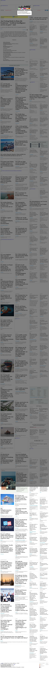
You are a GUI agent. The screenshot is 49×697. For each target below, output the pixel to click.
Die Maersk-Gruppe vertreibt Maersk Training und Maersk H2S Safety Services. (44, 261)
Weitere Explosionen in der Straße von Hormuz (21, 376)
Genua (39, 389)
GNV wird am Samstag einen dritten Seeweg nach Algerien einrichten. (33, 322)
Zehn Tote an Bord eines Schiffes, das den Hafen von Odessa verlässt (43, 642)
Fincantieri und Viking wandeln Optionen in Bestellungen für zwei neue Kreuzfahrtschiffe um (7, 164)
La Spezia (39, 391)
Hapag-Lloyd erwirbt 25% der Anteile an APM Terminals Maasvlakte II (21, 179)
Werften (39, 401)
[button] (47, 10)
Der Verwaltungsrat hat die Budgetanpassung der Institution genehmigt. (34, 467)
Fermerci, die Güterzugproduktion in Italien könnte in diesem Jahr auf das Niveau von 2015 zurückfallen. (6, 565)
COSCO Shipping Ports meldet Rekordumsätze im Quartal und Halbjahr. (33, 27)
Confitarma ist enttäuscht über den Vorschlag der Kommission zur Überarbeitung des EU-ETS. (43, 651)
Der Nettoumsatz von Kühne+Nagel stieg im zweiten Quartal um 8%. (34, 564)
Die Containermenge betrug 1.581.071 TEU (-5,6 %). (38, 101)
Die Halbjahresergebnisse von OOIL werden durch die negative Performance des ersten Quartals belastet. (7, 102)
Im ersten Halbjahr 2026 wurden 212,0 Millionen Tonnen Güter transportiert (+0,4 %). (7, 632)
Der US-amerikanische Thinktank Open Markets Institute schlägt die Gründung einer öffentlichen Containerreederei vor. (21, 523)
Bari (31, 391)
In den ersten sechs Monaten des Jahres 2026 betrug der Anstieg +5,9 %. (12, 158)
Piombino (39, 395)
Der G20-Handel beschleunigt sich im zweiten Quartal (6, 85)
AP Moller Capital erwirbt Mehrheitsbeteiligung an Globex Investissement (7, 220)
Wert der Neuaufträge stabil (34, 588)
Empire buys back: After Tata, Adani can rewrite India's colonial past (43, 431)
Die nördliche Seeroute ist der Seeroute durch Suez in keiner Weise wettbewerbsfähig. (7, 349)
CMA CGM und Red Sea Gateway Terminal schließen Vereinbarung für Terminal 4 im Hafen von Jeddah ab (21, 130)
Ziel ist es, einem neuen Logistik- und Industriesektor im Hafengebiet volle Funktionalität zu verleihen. (44, 113)
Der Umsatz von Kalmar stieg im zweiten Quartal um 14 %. (33, 584)
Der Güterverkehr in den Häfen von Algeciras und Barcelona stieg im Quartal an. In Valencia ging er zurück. (33, 527)
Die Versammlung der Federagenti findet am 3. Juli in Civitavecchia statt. (43, 410)
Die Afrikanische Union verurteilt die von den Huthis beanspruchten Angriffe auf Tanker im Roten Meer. (6, 608)
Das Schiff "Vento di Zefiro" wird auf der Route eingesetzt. (44, 69)
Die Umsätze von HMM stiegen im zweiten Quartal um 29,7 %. (6, 297)
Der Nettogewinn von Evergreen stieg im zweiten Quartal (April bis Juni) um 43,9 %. (21, 298)
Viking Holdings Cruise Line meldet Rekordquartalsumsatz (34, 152)
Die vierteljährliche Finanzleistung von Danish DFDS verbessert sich (33, 178)
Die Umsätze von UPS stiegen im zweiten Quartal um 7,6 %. (33, 514)
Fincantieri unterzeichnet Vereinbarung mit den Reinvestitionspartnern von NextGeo (44, 527)
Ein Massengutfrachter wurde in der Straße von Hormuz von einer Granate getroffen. (33, 336)
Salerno (45, 390)
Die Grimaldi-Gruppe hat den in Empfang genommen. (44, 226)
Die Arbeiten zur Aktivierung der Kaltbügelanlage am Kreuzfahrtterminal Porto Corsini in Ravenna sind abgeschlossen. (44, 251)
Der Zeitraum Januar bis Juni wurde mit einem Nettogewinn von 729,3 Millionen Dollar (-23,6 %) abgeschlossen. (7, 109)
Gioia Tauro (39, 390)
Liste (38, 397)
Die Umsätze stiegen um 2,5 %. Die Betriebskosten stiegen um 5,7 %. (44, 185)
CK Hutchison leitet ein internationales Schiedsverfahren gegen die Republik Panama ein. (6, 179)
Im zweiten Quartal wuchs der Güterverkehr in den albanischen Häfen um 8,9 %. (21, 511)
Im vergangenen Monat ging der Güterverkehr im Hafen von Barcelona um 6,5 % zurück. (6, 231)
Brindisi (32, 392)
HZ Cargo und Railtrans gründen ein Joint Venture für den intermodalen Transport (44, 347)
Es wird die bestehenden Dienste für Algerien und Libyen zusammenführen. (44, 47)
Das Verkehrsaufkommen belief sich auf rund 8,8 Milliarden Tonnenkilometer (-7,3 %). (21, 466)
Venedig (45, 395)
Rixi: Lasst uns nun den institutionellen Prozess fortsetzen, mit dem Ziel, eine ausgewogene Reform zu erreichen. (44, 558)
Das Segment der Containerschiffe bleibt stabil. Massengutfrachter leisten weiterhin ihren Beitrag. (44, 328)
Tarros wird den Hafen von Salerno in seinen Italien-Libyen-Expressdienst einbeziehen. (44, 64)
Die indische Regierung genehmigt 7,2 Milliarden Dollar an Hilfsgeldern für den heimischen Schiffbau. (21, 565)
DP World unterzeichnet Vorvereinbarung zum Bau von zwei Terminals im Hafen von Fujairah (33, 576)
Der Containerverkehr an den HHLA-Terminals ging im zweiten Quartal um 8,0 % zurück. (44, 179)
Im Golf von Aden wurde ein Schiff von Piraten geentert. (21, 163)
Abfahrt (42, 143)
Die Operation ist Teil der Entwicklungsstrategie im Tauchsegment (43, 532)
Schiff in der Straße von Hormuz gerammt (21, 218)
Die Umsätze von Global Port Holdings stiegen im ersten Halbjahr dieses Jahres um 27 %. (21, 416)
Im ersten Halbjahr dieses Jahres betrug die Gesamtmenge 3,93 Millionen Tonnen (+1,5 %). (7, 211)
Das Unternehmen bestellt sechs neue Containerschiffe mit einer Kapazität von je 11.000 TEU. (44, 220)
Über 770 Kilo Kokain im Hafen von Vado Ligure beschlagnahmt (33, 626)
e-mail (14, 664)
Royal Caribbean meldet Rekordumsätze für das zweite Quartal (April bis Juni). (7, 536)
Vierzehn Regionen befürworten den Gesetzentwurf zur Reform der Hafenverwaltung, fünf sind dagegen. (43, 551)
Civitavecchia (33, 395)
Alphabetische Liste (44, 145)
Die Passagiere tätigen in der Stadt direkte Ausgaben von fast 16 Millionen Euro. (44, 339)
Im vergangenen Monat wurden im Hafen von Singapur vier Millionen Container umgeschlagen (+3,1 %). (21, 207)
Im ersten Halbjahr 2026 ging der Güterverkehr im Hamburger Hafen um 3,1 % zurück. (21, 282)
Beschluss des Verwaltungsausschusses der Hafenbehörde (33, 543)
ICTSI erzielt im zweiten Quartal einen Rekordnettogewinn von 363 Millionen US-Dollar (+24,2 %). (33, 362)
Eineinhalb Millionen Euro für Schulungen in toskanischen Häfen (44, 475)
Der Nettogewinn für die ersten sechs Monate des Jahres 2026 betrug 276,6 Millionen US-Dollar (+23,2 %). (34, 34)
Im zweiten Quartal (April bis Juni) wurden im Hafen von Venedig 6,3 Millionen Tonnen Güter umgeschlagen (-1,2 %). (34, 275)
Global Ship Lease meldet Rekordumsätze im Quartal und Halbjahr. (33, 311)
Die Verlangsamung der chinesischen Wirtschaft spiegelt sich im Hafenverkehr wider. (21, 143)
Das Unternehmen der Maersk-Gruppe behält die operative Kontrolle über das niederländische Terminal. (21, 185)
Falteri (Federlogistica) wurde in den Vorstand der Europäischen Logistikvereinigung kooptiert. (44, 595)
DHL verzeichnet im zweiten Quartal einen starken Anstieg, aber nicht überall (44, 297)
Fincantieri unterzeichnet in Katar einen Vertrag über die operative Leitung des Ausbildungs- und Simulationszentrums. (44, 612)
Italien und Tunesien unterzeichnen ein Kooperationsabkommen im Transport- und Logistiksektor (44, 488)
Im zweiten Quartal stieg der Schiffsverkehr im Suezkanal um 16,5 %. (21, 430)
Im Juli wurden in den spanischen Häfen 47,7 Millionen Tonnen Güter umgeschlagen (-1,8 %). (39, 97)
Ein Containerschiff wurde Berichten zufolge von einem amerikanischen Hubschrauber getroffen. (20, 343)
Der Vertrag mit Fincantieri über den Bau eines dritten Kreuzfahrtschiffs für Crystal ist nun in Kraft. (7, 378)
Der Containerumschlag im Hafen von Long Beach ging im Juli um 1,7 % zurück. (33, 165)
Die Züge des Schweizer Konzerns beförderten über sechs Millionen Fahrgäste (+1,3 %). (6, 122)
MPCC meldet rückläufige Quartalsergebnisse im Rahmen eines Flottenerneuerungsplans (34, 76)
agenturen (31, 403)
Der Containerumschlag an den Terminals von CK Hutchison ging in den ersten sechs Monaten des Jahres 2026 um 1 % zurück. (7, 284)
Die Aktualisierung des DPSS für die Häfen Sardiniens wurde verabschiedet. (34, 539)
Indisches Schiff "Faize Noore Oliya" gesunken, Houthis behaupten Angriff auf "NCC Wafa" (21, 393)
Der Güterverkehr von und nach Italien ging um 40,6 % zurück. (34, 233)
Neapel (39, 393)
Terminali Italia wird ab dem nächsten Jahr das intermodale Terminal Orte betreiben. (34, 488)
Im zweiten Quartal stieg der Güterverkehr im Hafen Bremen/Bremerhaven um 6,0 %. (13, 155)
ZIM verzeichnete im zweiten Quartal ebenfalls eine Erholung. (21, 194)
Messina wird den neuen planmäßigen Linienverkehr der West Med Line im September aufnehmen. (43, 41)
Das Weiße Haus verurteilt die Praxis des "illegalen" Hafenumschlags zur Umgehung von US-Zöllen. (21, 117)
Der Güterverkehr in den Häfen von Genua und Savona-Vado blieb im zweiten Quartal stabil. (7, 323)
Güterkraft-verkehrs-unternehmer (42, 403)
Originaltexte (2, 17)
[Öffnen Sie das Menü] (1, 10)
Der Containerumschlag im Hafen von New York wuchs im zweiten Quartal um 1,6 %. (33, 348)
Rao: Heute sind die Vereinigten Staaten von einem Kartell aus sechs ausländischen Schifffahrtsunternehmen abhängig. (21, 530)
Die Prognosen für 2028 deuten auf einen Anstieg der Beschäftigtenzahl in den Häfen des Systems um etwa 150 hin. (44, 469)
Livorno (39, 392)
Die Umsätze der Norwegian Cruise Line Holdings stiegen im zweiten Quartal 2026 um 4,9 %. (21, 498)
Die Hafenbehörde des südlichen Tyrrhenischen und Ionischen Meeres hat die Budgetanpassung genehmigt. (34, 476)
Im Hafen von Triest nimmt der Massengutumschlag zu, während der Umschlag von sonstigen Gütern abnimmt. (21, 549)
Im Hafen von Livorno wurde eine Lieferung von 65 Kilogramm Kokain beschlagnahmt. (43, 85)
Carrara (32, 394)
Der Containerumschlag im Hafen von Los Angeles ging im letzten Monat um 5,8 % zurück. (44, 153)
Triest (44, 394)
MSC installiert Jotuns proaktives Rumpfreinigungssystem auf (34, 214)
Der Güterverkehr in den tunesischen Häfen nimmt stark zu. (21, 255)
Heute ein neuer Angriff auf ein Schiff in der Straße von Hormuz (33, 650)
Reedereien (32, 401)
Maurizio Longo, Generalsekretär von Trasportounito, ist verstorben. (44, 238)
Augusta (32, 390)
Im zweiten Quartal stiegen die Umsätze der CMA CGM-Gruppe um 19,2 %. (20, 536)
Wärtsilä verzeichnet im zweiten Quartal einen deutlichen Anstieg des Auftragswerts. (44, 626)
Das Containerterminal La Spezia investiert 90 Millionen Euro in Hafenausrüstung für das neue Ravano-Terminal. (21, 88)
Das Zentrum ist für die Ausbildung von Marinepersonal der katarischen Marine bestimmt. (43, 619)
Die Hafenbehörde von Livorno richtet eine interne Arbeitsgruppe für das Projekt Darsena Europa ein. (38, 203)
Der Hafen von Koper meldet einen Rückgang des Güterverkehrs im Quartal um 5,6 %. (7, 267)
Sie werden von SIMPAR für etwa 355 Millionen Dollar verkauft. (44, 544)
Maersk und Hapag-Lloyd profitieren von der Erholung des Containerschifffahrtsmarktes (21, 309)
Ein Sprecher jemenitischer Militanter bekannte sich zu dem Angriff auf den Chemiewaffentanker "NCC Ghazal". (34, 508)
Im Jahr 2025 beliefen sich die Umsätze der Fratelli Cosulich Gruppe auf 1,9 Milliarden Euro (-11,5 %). (34, 239)
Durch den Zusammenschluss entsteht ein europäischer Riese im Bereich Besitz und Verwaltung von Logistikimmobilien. (21, 410)
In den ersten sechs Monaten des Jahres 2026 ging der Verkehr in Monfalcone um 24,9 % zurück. (21, 557)
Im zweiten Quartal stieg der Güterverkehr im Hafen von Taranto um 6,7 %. (43, 131)
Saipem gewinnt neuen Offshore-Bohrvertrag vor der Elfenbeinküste (44, 584)
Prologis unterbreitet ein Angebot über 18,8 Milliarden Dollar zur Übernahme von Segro (21, 404)
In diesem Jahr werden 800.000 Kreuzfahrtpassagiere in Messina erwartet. (44, 335)
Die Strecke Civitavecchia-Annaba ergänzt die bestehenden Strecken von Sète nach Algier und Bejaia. (34, 327)
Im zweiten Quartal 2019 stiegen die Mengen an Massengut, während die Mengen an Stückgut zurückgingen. (6, 625)
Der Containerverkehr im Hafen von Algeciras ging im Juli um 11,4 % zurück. (34, 119)
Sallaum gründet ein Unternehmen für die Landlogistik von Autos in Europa (34, 131)
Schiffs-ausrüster (41, 402)
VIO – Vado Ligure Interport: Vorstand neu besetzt (43, 574)
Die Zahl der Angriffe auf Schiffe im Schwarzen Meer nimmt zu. (44, 638)
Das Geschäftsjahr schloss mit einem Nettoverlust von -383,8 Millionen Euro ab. (34, 45)
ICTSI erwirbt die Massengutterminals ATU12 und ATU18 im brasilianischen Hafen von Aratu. (44, 539)
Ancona (32, 389)
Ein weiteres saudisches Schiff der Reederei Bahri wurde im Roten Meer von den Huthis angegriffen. (34, 501)
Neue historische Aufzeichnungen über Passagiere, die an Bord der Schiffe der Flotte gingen (21, 504)
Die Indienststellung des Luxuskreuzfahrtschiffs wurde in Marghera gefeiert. (34, 64)
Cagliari (32, 393)
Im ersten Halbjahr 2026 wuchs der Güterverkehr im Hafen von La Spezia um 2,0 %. (7, 257)
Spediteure (31, 402)
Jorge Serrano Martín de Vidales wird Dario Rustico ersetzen (44, 197)
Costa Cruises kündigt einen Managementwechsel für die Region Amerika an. (44, 192)
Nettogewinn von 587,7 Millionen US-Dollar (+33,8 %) (34, 156)
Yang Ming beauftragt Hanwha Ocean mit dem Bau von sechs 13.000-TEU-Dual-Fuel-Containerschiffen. (33, 639)
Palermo (39, 394)
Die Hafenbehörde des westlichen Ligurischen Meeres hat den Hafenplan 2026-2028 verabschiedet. (44, 462)
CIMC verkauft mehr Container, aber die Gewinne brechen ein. (39, 18)
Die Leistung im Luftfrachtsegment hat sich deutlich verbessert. (34, 568)
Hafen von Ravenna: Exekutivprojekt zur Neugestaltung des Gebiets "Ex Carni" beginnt (44, 106)
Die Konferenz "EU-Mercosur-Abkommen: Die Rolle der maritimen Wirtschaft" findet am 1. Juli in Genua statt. (34, 411)
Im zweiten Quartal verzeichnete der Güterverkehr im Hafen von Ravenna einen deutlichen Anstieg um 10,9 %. (44, 275)
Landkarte (44, 397)
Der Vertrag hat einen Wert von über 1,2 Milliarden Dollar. (34, 644)
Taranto (45, 392)
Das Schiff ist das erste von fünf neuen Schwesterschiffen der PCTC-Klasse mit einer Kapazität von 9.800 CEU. (44, 232)
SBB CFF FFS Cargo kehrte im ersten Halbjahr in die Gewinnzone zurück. (6, 116)
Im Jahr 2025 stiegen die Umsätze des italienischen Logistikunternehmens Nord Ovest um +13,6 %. (44, 515)
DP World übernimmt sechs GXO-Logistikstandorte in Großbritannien (34, 297)
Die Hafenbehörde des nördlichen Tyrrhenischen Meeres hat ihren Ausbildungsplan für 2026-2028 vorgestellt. (44, 481)
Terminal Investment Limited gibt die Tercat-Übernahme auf (34, 250)
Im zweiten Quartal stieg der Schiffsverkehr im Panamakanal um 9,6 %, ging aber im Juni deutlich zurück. (21, 363)
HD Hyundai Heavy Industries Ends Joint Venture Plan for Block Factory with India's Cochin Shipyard (34, 432)
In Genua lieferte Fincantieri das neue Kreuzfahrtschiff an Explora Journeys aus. (21, 607)
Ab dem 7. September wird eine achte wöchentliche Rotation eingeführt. (44, 125)
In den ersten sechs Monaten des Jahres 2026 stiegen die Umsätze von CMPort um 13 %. (44, 27)
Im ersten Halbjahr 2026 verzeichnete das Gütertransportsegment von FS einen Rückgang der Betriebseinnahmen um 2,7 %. (21, 459)
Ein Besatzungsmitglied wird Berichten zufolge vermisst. (33, 341)
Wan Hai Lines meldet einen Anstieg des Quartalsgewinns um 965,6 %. (44, 214)
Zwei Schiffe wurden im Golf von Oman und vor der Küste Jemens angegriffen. (21, 337)
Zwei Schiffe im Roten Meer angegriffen (21, 388)
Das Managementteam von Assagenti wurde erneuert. (44, 564)
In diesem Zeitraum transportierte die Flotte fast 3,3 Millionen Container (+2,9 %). (7, 424)
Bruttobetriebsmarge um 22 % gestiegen (21, 422)
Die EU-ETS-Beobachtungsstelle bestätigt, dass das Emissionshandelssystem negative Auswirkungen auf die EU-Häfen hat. (21, 477)
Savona (45, 391)
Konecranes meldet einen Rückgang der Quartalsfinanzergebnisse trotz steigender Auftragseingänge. (34, 550)
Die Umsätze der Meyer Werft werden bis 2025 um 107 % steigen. (34, 40)
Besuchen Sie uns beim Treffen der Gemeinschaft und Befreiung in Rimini (33, 106)
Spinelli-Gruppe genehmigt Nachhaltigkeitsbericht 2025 (34, 372)
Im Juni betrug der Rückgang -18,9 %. (6, 273)
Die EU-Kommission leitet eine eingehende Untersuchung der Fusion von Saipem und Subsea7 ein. (14, 638)
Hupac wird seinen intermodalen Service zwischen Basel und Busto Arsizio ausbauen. (44, 119)
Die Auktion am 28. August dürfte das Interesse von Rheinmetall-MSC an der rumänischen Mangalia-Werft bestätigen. (21, 352)
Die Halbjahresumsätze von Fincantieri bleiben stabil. (6, 511)
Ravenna (45, 389)
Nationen (42, 146)
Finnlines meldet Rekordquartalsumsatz (44, 371)
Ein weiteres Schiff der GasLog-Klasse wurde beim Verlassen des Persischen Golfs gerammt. (43, 362)
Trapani (45, 393)
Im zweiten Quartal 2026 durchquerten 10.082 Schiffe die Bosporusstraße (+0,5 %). (7, 442)
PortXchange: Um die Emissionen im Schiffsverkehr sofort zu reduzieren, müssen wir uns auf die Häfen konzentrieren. (7, 548)
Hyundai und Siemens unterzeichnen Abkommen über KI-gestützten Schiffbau (21, 592)
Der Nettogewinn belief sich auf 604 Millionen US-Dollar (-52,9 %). (34, 519)
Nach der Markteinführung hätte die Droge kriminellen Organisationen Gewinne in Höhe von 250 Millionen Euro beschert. (34, 631)
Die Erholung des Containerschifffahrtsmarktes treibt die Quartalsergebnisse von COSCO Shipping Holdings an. (21, 72)
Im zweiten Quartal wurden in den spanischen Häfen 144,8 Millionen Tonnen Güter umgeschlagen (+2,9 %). (20, 625)
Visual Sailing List (35, 144)
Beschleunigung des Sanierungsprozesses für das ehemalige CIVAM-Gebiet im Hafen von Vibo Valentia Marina (34, 262)
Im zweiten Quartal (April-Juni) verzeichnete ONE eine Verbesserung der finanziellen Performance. (7, 417)
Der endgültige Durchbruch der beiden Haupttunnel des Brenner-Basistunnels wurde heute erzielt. (43, 501)
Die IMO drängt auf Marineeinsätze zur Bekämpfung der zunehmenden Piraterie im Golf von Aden (7, 130)
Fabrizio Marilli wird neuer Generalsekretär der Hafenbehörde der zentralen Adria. (34, 461)
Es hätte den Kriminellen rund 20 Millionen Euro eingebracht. (43, 90)
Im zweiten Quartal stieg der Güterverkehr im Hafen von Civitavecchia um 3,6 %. (7, 205)
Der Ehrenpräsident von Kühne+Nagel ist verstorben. (44, 74)
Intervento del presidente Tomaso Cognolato (38, 443)
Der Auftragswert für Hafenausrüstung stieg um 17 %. (34, 556)
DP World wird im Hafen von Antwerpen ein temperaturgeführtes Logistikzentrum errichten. (44, 312)
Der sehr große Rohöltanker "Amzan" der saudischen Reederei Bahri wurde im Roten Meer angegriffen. (7, 137)
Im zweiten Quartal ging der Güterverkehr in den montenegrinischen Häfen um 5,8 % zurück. (33, 227)
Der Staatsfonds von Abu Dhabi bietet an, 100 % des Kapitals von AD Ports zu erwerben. (21, 231)
